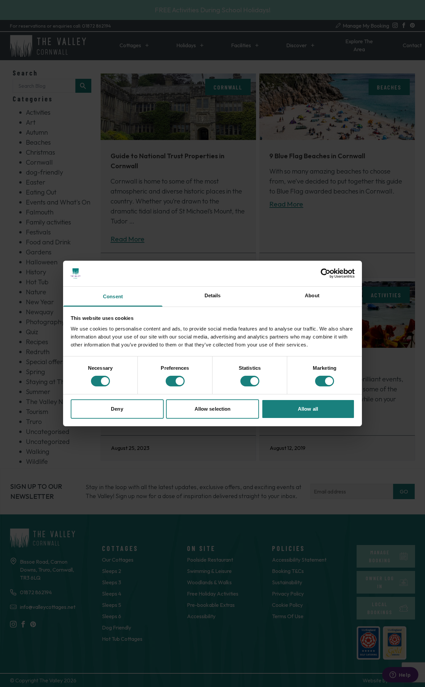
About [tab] (312, 295)
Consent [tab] (113, 296)
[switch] (175, 381)
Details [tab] (213, 295)
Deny (117, 409)
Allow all (308, 409)
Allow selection (213, 409)
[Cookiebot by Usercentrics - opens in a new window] (326, 273)
